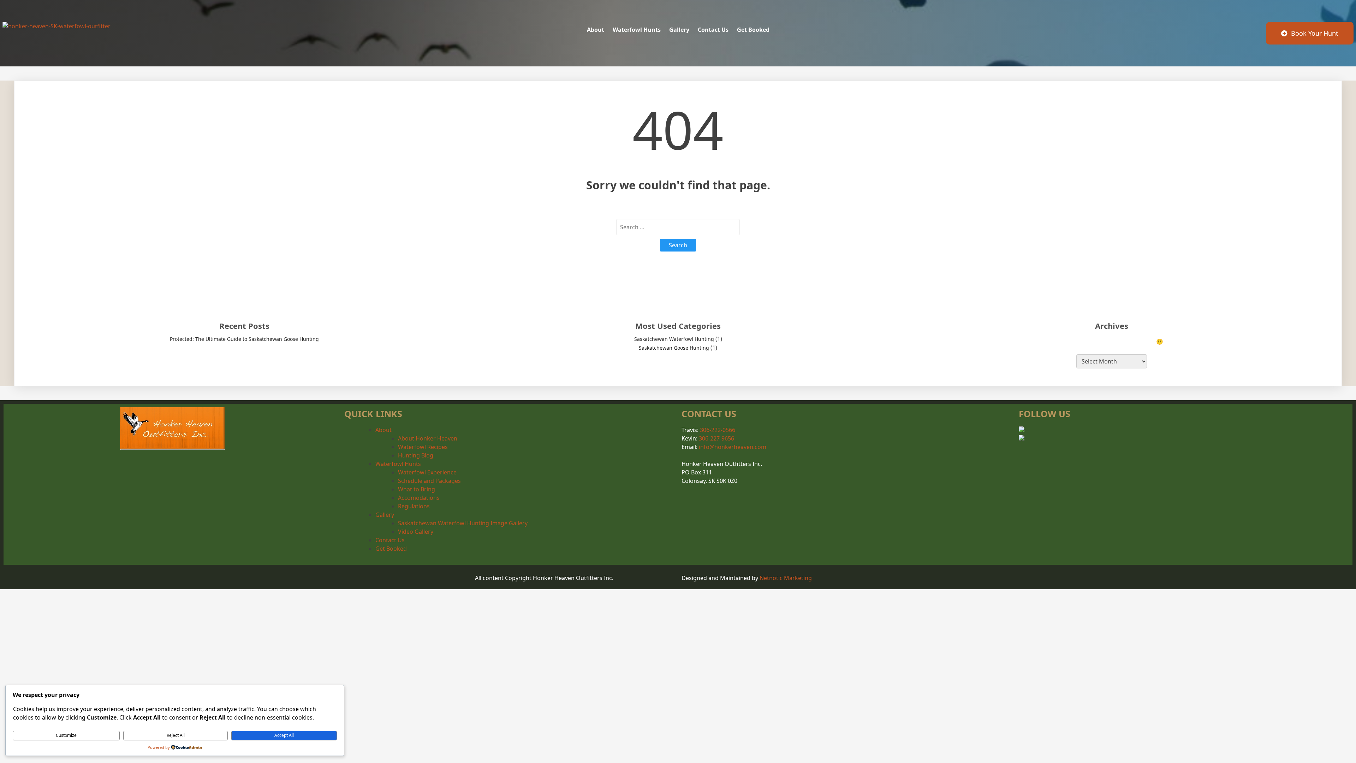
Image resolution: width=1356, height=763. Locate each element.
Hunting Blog (415, 455)
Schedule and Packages (429, 481)
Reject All (176, 735)
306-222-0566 (717, 430)
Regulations (414, 506)
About (383, 430)
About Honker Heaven (427, 438)
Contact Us (390, 540)
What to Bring (416, 489)
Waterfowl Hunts (398, 464)
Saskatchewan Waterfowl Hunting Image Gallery (463, 523)
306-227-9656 (716, 438)
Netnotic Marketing (786, 578)
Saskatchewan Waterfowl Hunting (674, 339)
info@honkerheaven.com (732, 447)
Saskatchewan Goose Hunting (674, 347)
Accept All (284, 735)
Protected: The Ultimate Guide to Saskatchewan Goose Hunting (244, 339)
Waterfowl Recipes (423, 447)
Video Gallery (415, 532)
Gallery (384, 515)
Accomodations (419, 498)
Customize (66, 735)
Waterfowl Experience (427, 472)
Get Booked (391, 548)
